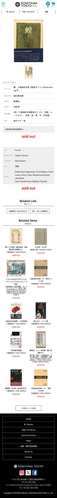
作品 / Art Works (28, 11)
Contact (28, 457)
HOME (28, 419)
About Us (29, 451)
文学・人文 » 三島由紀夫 (40, 211)
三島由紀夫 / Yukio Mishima (17, 211)
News (28, 440)
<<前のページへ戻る (28, 408)
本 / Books (10, 11)
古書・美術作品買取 (28, 446)
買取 (46, 11)
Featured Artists (28, 435)
